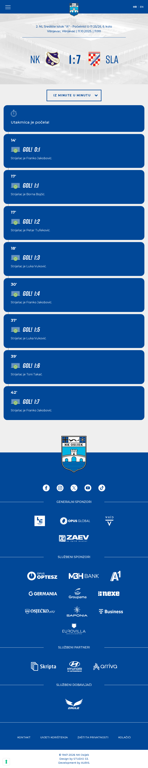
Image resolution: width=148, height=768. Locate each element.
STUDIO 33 (80, 758)
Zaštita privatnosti (92, 737)
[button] (74, 95)
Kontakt (24, 737)
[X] (74, 488)
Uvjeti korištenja (54, 737)
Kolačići (124, 737)
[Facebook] (46, 488)
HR (135, 6)
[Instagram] (60, 488)
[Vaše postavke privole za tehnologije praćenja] (6, 761)
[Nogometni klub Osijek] (74, 9)
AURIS (85, 762)
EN (141, 6)
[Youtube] (87, 488)
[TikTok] (101, 488)
